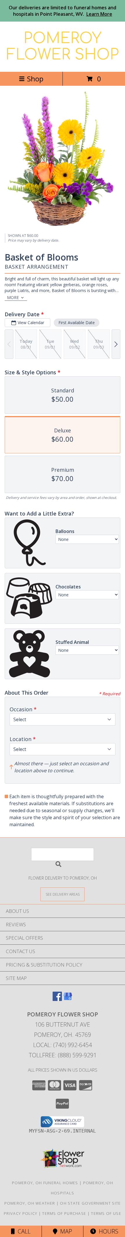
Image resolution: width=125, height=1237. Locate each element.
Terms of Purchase (64, 1213)
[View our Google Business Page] (67, 999)
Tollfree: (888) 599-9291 (63, 1055)
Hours (107, 1231)
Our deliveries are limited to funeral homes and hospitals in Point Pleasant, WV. (62, 10)
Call (23, 1231)
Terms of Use (106, 1213)
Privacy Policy (20, 1213)
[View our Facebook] (57, 999)
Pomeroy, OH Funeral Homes (45, 1182)
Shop (35, 78)
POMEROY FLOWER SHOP (62, 46)
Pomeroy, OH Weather (29, 1203)
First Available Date (76, 322)
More (13, 297)
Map (64, 1231)
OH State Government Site (90, 1203)
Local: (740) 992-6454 (62, 1045)
